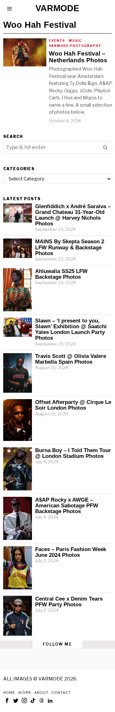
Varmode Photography (75, 46)
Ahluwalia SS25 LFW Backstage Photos (61, 274)
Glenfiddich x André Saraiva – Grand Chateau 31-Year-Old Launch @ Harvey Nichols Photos (73, 214)
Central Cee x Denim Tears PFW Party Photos (69, 601)
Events (57, 40)
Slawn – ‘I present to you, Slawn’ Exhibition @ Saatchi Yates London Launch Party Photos (71, 329)
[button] (105, 147)
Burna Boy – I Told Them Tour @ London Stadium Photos (73, 453)
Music (75, 40)
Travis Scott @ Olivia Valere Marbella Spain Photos (70, 359)
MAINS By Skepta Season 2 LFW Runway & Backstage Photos (69, 247)
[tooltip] (7, 700)
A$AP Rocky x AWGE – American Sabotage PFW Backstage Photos (66, 505)
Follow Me (57, 644)
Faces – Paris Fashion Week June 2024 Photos (70, 552)
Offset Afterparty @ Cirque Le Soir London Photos (73, 405)
